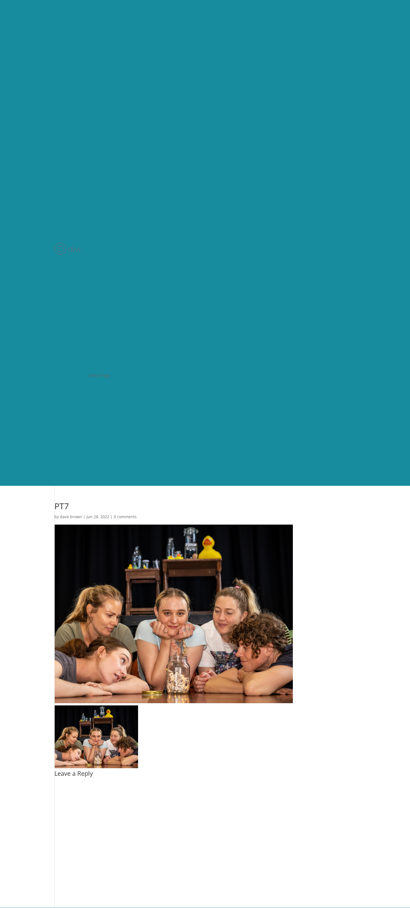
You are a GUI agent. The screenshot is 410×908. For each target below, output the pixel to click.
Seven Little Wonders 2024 (118, 360)
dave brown (71, 516)
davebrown (101, 316)
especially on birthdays (113, 272)
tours (94, 324)
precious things (105, 309)
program (98, 353)
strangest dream (107, 279)
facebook (99, 338)
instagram (99, 346)
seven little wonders (110, 294)
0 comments (125, 516)
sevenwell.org (104, 331)
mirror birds (102, 287)
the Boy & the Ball (108, 301)
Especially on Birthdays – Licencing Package (135, 368)
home (95, 264)
